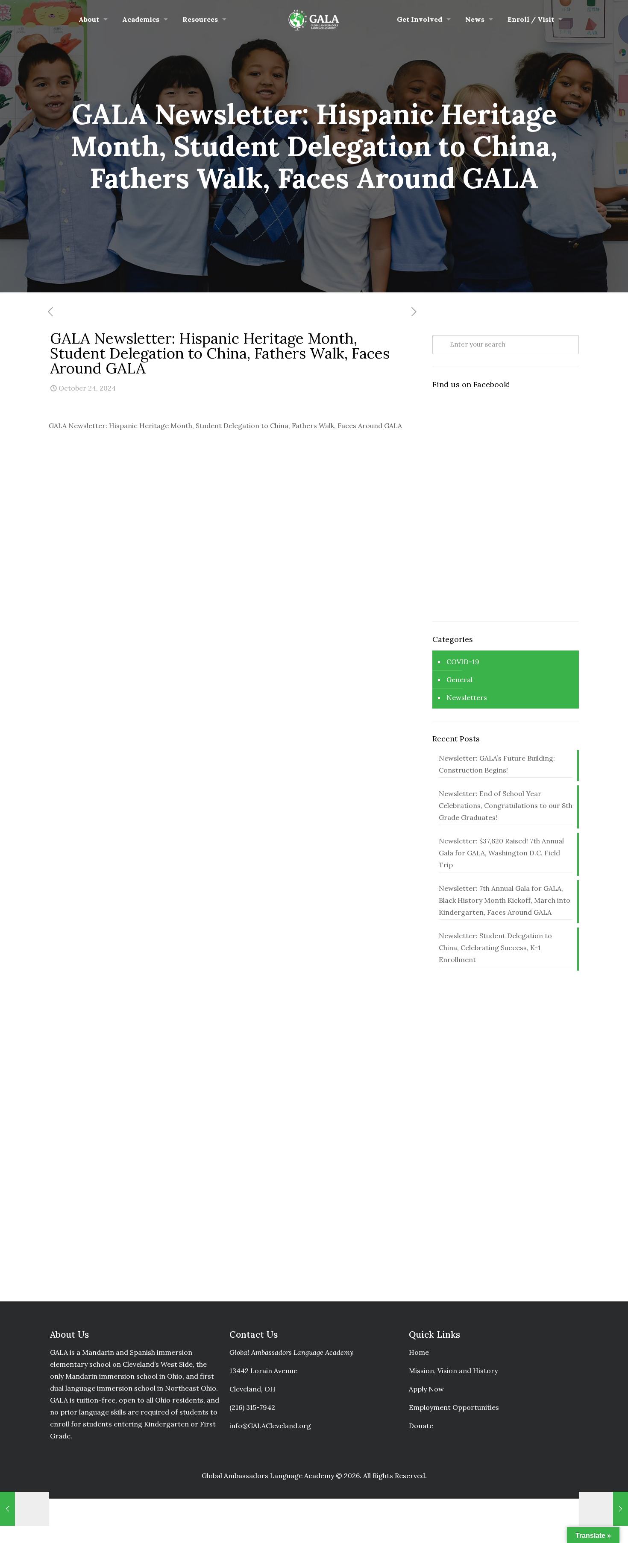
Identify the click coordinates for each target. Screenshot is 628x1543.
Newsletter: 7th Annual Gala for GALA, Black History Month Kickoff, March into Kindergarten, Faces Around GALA (504, 900)
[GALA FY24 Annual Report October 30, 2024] (603, 1509)
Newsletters (466, 697)
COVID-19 (462, 661)
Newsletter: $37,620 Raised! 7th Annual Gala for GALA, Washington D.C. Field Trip (501, 853)
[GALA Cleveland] (314, 19)
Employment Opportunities (454, 1407)
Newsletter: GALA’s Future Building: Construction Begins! (497, 764)
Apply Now (426, 1389)
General (459, 679)
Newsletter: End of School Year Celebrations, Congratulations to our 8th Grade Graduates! (505, 805)
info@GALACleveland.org (270, 1425)
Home (419, 1352)
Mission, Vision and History (453, 1370)
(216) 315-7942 (252, 1407)
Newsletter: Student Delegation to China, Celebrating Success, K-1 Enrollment (495, 947)
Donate (421, 1425)
